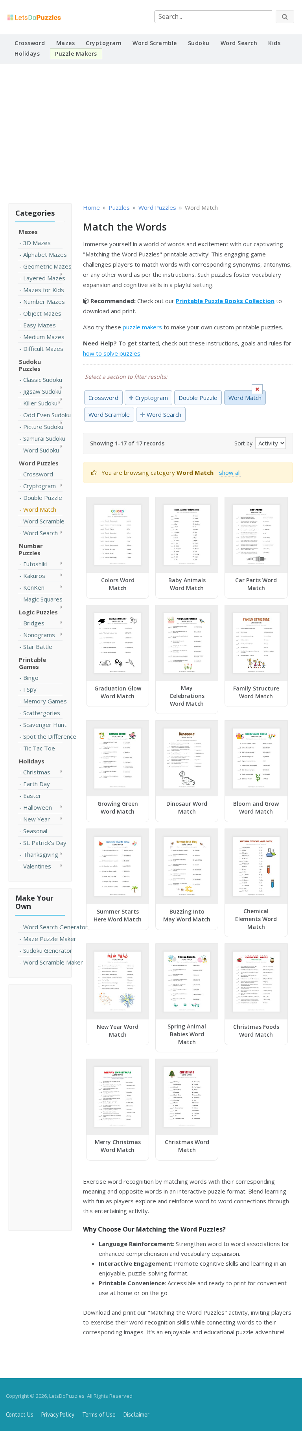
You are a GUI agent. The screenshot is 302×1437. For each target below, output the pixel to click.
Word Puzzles (39, 463)
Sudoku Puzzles (30, 365)
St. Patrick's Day (44, 842)
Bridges (33, 623)
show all (230, 472)
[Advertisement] (151, 132)
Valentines (37, 866)
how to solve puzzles (111, 353)
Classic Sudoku (42, 379)
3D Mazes (37, 242)
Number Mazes (44, 301)
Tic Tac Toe (39, 748)
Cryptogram (104, 43)
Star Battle (37, 646)
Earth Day (36, 783)
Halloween (37, 807)
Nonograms (39, 634)
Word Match (39, 509)
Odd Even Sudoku (47, 414)
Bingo (31, 677)
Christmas (36, 772)
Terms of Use (99, 1414)
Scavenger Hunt (44, 724)
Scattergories (41, 712)
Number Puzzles (31, 549)
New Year (36, 819)
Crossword (30, 43)
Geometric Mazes (47, 266)
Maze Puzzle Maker (49, 938)
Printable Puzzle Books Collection (225, 301)
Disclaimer (136, 1414)
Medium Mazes (43, 336)
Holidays (27, 53)
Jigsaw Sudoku (42, 391)
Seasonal (35, 830)
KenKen (33, 587)
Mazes (65, 43)
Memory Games (45, 701)
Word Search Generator (55, 926)
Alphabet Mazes (45, 254)
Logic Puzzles (38, 612)
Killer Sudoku (40, 403)
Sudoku (199, 43)
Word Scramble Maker (53, 962)
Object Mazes (42, 313)
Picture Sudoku (43, 426)
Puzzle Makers (76, 53)
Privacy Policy (57, 1414)
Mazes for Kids (43, 289)
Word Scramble (155, 43)
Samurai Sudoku (44, 438)
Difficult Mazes (43, 348)
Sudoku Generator (47, 950)
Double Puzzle (42, 497)
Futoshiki (35, 563)
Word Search (239, 43)
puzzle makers (142, 327)
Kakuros (34, 575)
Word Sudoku (41, 450)
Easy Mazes (39, 325)
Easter (32, 795)
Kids (274, 43)
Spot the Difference (49, 736)
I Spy (30, 689)
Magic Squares (43, 599)
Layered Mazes (44, 278)
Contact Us (19, 1414)
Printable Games (32, 663)
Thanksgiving (40, 854)
